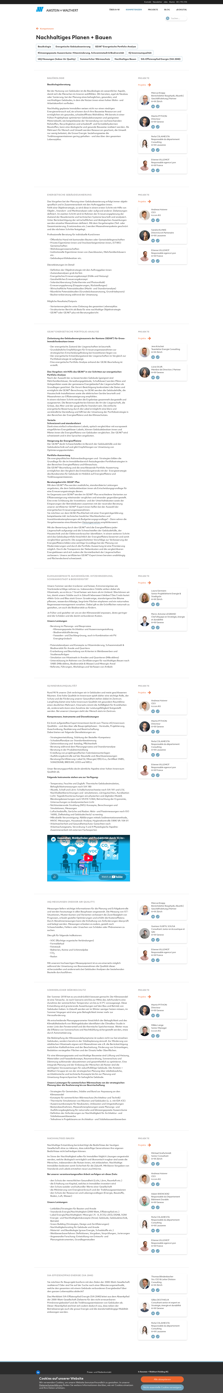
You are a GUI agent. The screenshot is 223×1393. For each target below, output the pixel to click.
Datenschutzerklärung (51, 1385)
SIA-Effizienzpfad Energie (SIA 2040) (161, 59)
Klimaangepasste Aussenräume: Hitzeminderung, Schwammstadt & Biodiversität (81, 52)
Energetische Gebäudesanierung (73, 46)
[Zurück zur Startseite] (57, 9)
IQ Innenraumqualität (140, 52)
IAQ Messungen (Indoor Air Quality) (57, 59)
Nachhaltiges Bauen (125, 59)
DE (177, 2)
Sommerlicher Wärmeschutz (95, 59)
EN (185, 2)
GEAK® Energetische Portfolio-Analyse (115, 46)
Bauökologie (44, 46)
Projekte (142, 85)
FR (182, 2)
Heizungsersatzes (91, 522)
